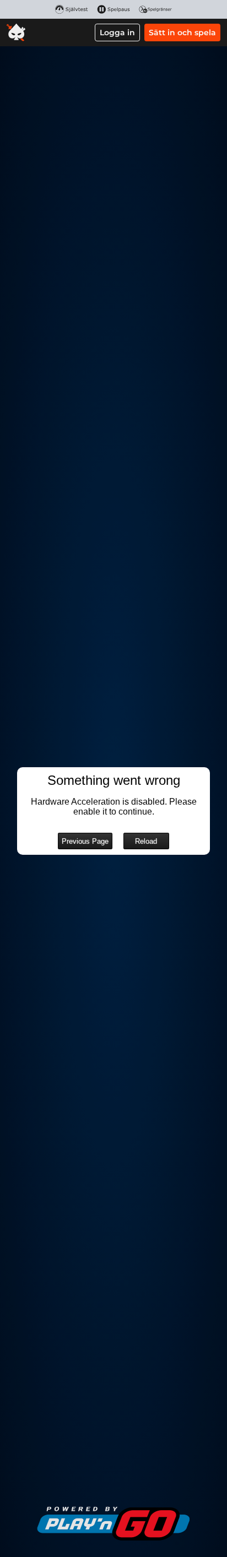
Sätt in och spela (182, 32)
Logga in (117, 32)
